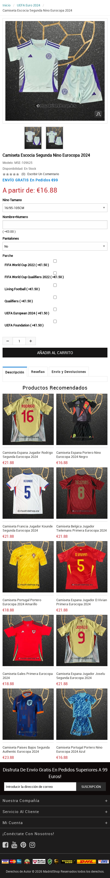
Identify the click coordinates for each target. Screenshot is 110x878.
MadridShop (51, 871)
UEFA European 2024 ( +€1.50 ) (27, 313)
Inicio (6, 5)
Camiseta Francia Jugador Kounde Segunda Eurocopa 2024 (28, 528)
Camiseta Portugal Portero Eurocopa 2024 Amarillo (22, 602)
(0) (23, 174)
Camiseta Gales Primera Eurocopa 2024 (28, 675)
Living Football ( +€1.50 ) (22, 289)
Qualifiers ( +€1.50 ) (19, 301)
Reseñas (38, 372)
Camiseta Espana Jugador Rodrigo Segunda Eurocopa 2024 (28, 454)
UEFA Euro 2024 (28, 5)
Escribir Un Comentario (43, 174)
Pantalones (11, 238)
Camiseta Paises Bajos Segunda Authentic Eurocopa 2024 (26, 749)
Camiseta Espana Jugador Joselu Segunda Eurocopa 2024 (80, 675)
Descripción (14, 372)
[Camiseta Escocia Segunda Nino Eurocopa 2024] (32, 138)
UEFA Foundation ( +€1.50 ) (24, 325)
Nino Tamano (12, 200)
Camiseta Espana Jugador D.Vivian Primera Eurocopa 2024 (81, 602)
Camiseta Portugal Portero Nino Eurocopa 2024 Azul (79, 749)
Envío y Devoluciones (69, 372)
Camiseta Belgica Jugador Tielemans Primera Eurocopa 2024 (81, 528)
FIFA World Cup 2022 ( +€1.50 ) (27, 265)
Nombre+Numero (15, 217)
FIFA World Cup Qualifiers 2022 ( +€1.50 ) (34, 277)
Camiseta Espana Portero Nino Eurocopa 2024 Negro (78, 454)
